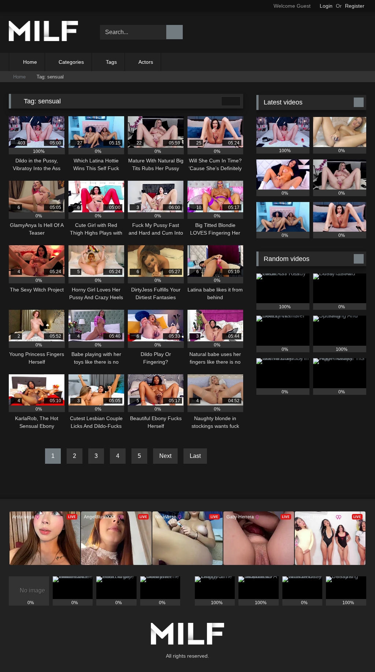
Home (30, 62)
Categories (71, 62)
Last (195, 456)
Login (326, 6)
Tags (111, 62)
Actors (145, 62)
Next (165, 456)
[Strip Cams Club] (47, 32)
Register (354, 6)
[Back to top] (353, 650)
